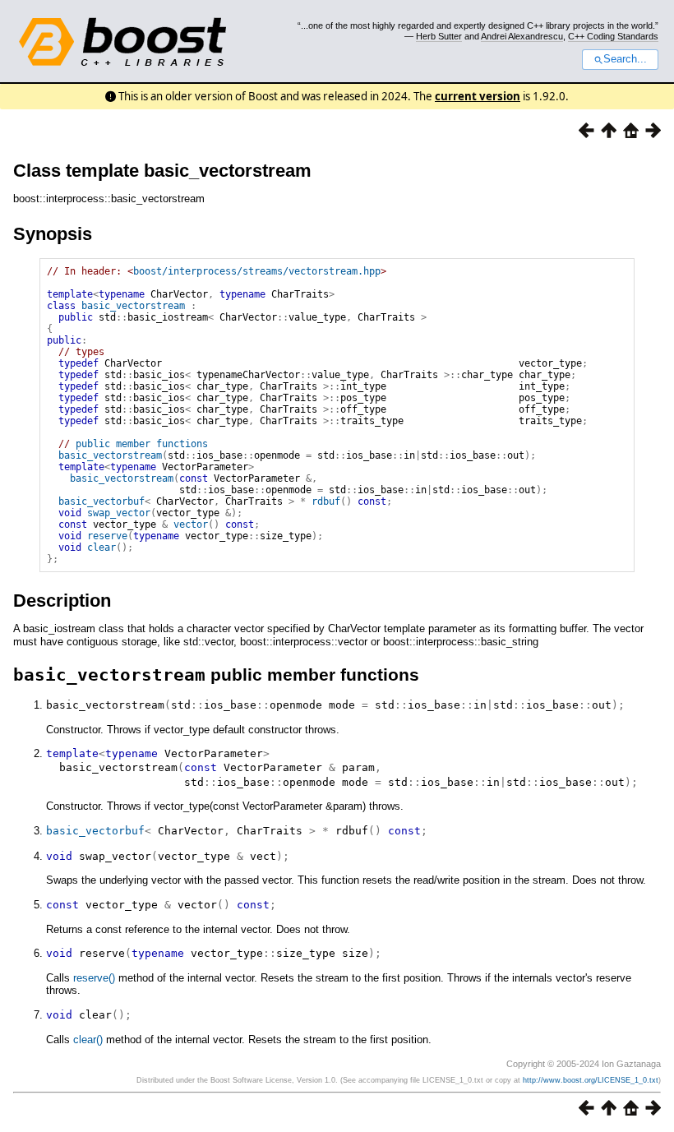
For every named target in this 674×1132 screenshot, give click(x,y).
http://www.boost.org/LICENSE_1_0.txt (590, 1080)
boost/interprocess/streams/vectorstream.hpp (257, 271)
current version (477, 96)
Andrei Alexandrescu (522, 36)
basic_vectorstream (133, 306)
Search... (625, 59)
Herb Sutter (439, 36)
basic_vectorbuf (101, 501)
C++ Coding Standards (613, 36)
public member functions (142, 444)
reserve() (94, 978)
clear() (88, 1039)
